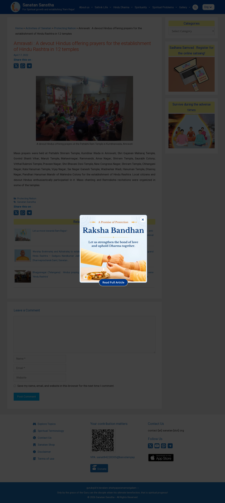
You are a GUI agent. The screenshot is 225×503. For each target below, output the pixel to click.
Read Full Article (113, 282)
